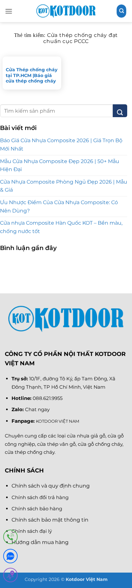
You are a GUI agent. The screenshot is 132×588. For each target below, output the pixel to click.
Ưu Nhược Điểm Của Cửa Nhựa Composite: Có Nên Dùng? (59, 206)
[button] (8, 11)
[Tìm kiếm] (121, 11)
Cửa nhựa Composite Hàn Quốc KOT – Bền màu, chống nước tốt (61, 227)
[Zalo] (10, 557)
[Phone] (10, 538)
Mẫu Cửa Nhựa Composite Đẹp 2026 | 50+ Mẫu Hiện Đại (59, 165)
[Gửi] (120, 110)
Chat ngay (37, 409)
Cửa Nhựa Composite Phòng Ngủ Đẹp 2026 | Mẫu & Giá (63, 186)
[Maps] (10, 576)
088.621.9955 (47, 398)
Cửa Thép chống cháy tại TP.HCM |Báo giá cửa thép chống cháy (31, 75)
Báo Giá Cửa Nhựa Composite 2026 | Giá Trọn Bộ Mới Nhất (61, 144)
